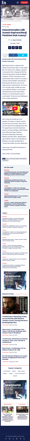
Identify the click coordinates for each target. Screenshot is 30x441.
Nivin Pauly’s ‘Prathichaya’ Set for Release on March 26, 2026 (14, 349)
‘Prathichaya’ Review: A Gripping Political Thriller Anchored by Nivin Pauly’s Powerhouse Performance (13, 266)
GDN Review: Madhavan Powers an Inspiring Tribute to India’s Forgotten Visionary (15, 181)
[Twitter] (13, 47)
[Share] (13, 55)
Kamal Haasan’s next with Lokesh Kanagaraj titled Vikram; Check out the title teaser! (22, 417)
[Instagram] (9, 438)
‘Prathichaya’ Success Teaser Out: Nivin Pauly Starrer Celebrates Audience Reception (14, 253)
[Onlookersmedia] (4, 2)
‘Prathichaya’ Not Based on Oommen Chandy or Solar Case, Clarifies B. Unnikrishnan (15, 340)
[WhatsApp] (20, 47)
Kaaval (7, 158)
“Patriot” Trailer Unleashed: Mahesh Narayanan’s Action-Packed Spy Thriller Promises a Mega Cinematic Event (15, 204)
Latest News (6, 24)
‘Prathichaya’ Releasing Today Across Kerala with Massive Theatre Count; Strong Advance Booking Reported (15, 320)
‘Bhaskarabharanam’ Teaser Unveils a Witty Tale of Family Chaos (16, 196)
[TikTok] (13, 438)
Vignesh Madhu (17, 40)
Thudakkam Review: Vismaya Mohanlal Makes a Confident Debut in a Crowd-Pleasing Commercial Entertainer (16, 173)
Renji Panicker (23, 158)
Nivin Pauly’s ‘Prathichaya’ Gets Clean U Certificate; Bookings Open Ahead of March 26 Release (14, 331)
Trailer (6, 186)
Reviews (6, 170)
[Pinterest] (16, 47)
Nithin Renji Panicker (14, 158)
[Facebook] (9, 47)
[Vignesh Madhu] (9, 40)
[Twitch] (16, 438)
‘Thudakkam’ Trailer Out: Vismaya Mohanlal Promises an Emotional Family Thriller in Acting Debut (16, 189)
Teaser (6, 194)
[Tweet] (22, 55)
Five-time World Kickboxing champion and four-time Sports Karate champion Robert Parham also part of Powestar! (7, 418)
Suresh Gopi (5, 160)
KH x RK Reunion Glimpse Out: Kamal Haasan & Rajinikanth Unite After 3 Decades (14, 357)
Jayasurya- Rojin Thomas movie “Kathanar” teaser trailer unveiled (14, 259)
